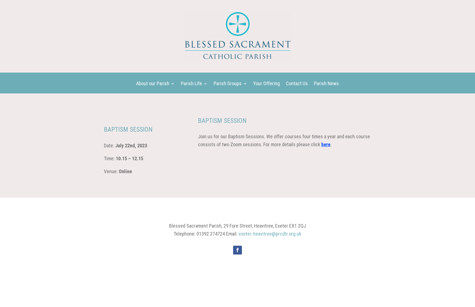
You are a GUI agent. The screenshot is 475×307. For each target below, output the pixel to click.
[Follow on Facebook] (237, 250)
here (325, 144)
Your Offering (266, 84)
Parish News (326, 84)
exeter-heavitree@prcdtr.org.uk (270, 234)
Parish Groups (228, 84)
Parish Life (191, 84)
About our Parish (152, 84)
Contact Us (297, 84)
